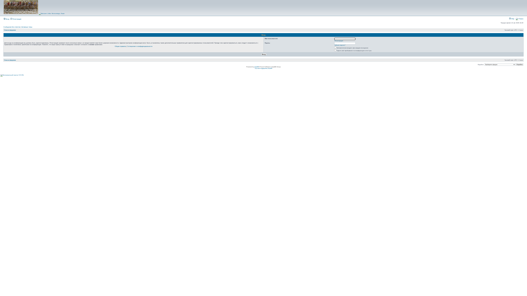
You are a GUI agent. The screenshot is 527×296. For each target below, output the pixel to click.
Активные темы (26, 27)
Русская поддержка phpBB (263, 68)
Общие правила (120, 46)
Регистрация (16, 19)
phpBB (256, 67)
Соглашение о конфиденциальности (139, 46)
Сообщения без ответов (11, 27)
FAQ (512, 19)
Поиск (521, 19)
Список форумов (10, 30)
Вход (7, 19)
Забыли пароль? (339, 45)
